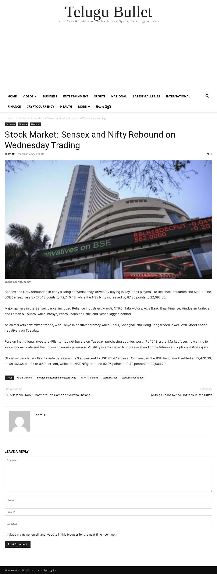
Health (66, 106)
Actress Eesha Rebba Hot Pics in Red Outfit (181, 395)
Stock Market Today (132, 377)
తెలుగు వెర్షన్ (103, 106)
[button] (207, 97)
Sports (99, 96)
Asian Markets (24, 377)
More (82, 106)
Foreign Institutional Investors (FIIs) (56, 377)
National (119, 96)
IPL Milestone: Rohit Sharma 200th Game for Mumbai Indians (47, 395)
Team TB (10, 153)
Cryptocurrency (40, 106)
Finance (14, 106)
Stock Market (110, 377)
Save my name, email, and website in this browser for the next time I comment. (63, 534)
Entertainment (75, 96)
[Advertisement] (108, 59)
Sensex (94, 377)
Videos (28, 96)
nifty (83, 377)
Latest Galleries (146, 96)
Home (12, 96)
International (178, 96)
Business (50, 96)
